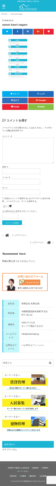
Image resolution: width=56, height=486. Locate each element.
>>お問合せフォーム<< (32, 345)
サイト (5, 188)
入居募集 (23, 476)
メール (6, 177)
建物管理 (32, 476)
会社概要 (43, 476)
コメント (7, 136)
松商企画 (26, 481)
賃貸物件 (35, 468)
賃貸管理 (13, 476)
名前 (5, 167)
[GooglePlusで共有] (38, 31)
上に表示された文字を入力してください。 (20, 211)
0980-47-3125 (28, 322)
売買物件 (45, 468)
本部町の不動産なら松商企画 (18, 468)
